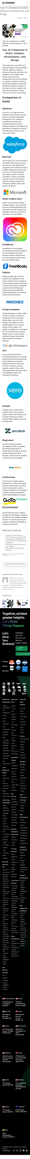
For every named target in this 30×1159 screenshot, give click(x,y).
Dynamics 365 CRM (5, 876)
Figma (13, 854)
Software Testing (22, 888)
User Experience (23, 897)
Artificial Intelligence (6, 958)
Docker (22, 775)
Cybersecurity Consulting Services (15, 901)
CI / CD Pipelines (22, 864)
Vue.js (13, 867)
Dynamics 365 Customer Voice (5, 952)
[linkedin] (27, 1150)
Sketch (13, 859)
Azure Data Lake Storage (23, 929)
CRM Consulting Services (14, 920)
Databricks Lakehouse (23, 936)
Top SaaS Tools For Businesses (14, 535)
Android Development (6, 707)
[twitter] (17, 1150)
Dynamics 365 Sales (5, 901)
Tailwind (13, 877)
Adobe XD (14, 857)
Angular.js (14, 862)
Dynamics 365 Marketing (5, 906)
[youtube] (23, 1150)
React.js (13, 864)
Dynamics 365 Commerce (6, 896)
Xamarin (5, 783)
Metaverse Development (15, 955)
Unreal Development (15, 946)
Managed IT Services (14, 889)
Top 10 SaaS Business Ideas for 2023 (16, 537)
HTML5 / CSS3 (13, 870)
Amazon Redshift (22, 944)
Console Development (15, 951)
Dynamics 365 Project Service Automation (6, 944)
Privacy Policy (6, 1150)
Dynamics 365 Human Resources (6, 881)
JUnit (21, 858)
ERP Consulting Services (14, 926)
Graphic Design (22, 901)
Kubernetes (23, 778)
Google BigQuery (22, 940)
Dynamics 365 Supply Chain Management (6, 888)
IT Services (14, 886)
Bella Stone (6, 553)
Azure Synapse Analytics (22, 919)
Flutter (4, 775)
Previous (20, 18)
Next (25, 18)
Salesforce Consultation (14, 931)
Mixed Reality (4, 963)
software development (10, 93)
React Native (6, 778)
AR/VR (22, 885)
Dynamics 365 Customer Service (5, 914)
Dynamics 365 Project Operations (6, 936)
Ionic (4, 781)
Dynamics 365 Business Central (5, 922)
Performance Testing (23, 871)
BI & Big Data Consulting (14, 894)
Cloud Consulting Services (14, 913)
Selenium (22, 855)
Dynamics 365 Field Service (5, 930)
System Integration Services (14, 907)
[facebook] (14, 1150)
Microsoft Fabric (22, 914)
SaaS (12, 214)
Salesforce (6, 112)
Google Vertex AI (5, 988)
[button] (3, 603)
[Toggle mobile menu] (27, 2)
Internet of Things (23, 881)
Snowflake (23, 932)
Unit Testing (23, 867)
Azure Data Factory (23, 925)
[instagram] (20, 1150)
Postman (22, 860)
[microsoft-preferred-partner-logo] (25, 666)
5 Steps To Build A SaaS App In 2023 (15, 539)
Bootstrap (14, 874)
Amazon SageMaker (6, 984)
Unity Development (15, 942)
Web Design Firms (23, 892)
